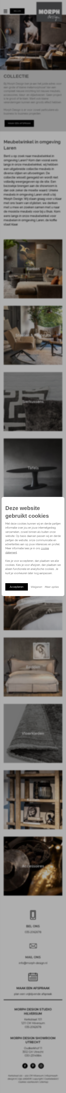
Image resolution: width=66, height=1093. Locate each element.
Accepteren (16, 586)
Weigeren (36, 586)
